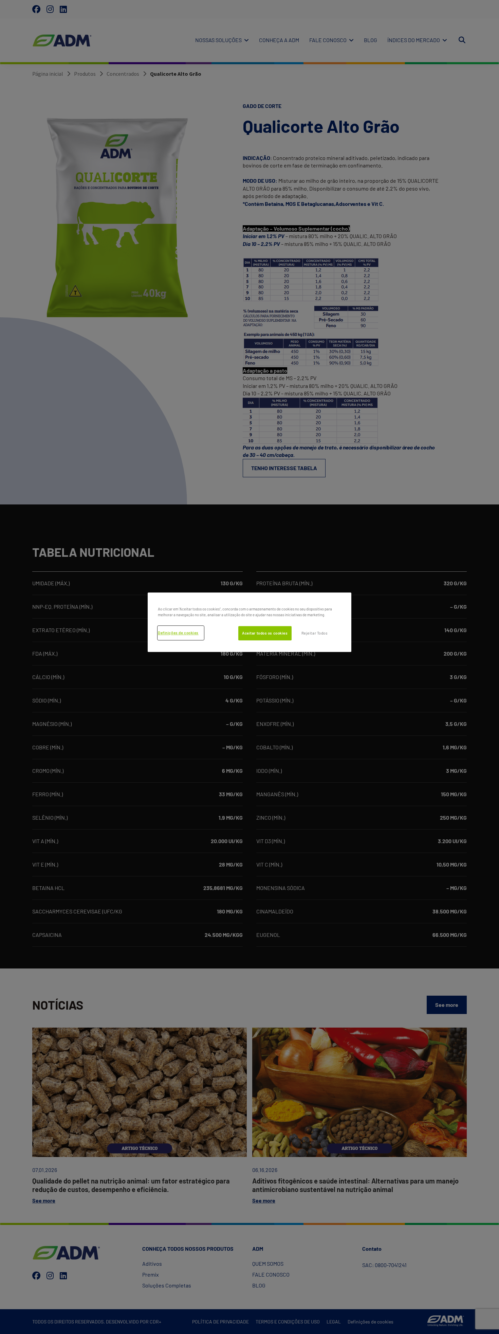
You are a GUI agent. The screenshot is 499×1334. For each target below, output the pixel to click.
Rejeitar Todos (314, 633)
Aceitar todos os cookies (265, 633)
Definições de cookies (178, 633)
